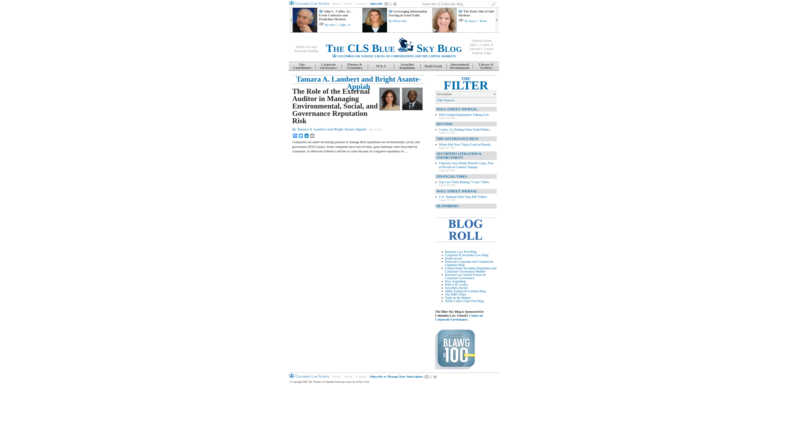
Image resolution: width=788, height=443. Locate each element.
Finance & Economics (354, 66)
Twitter (395, 4)
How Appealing (455, 281)
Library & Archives (486, 66)
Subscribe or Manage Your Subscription (396, 376)
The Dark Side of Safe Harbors (476, 13)
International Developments (460, 66)
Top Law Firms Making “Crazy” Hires (464, 182)
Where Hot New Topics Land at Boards (464, 144)
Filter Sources (446, 100)
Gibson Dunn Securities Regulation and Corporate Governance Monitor (470, 269)
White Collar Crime (457, 301)
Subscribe (376, 3)
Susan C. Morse (477, 21)
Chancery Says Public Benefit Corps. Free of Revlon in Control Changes (466, 165)
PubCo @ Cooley (456, 284)
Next (497, 20)
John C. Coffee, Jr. (339, 25)
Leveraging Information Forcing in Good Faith (408, 13)
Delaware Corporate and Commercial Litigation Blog (469, 263)
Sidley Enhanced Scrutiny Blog (465, 291)
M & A (381, 66)
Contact (361, 3)
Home (336, 3)
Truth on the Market (458, 297)
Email (390, 4)
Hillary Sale (400, 21)
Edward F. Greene (482, 49)
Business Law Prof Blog (461, 251)
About (348, 3)
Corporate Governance (328, 66)
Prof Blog (477, 301)
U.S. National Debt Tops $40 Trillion (463, 197)
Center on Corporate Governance (459, 317)
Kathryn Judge (481, 53)
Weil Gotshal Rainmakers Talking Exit (464, 114)
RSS (386, 4)
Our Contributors (302, 66)
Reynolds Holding (306, 51)
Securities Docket (456, 288)
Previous (291, 20)
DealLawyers (453, 258)
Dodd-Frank (433, 66)
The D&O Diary (455, 294)
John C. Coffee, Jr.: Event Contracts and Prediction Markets (335, 15)
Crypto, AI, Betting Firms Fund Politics (464, 129)
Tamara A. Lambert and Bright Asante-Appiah (358, 82)
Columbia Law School (312, 3)
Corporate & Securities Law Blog (466, 255)
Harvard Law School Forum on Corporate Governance (465, 276)
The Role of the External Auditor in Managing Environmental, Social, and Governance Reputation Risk (335, 106)
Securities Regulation (407, 66)
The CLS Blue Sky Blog (394, 48)
